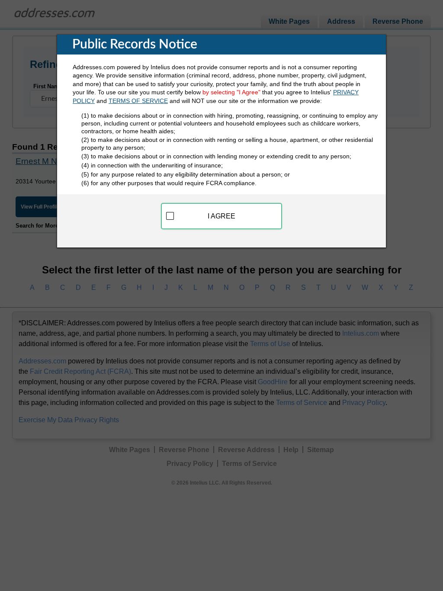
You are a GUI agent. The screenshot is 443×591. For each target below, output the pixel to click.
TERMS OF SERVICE (138, 100)
